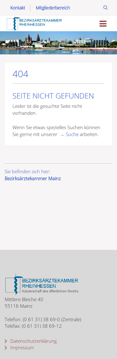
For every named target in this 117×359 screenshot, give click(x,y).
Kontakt (17, 8)
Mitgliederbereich (53, 8)
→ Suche (69, 134)
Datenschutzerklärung (33, 341)
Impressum (21, 347)
